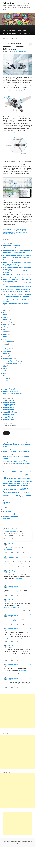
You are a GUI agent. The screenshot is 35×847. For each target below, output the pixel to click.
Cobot (21, 472)
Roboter (7, 492)
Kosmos (19, 478)
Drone (20, 230)
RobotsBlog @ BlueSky (8, 400)
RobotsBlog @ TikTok (8, 414)
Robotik (27, 492)
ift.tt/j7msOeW (14, 592)
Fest (23, 230)
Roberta (5, 356)
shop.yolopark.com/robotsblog (13, 638)
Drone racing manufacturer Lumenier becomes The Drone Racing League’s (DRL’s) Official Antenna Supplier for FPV (17, 444)
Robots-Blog (8, 3)
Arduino (8, 471)
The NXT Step (6, 518)
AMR (4, 314)
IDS (23, 475)
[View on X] (30, 544)
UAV (27, 232)
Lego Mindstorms (7, 341)
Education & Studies (24, 228)
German (5, 333)
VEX (4, 375)
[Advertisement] (17, 711)
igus (26, 474)
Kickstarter (10, 478)
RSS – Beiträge (6, 502)
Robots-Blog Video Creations (9, 30)
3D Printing (5, 310)
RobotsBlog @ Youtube (8, 419)
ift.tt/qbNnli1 (22, 670)
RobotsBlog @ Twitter (8, 417)
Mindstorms (16, 483)
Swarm (23, 232)
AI (11, 228)
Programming (6, 355)
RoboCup (5, 489)
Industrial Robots (7, 338)
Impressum (5, 395)
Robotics (21, 492)
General (12, 229)
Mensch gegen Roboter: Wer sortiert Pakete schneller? (16, 277)
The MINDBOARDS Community (10, 516)
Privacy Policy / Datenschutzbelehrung (12, 393)
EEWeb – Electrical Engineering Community (14, 513)
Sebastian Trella (22, 51)
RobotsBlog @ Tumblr (8, 416)
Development (16, 228)
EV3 (5, 343)
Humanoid (5, 336)
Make (4, 483)
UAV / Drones (23, 229)
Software (5, 365)
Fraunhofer (14, 475)
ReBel (21, 486)
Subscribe (6, 433)
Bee (12, 230)
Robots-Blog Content (8, 358)
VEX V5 (6, 380)
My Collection (6, 351)
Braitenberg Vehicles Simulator (10, 391)
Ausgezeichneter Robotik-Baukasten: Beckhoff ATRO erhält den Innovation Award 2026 (17, 456)
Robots (6, 495)
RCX (5, 346)
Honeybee (8, 232)
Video (4, 382)
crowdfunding (28, 472)
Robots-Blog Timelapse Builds (9, 27)
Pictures (5, 353)
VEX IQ (6, 378)
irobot (30, 475)
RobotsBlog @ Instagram (9, 404)
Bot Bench (5, 509)
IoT (3, 339)
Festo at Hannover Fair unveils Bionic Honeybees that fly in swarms (13, 46)
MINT (20, 483)
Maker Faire (9, 483)
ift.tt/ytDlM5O (18, 578)
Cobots (4, 317)
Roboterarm (14, 492)
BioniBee (16, 230)
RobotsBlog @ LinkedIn (9, 406)
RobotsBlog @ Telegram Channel (11, 411)
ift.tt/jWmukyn (8, 549)
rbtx (18, 486)
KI (3, 478)
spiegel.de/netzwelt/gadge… (12, 607)
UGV (4, 373)
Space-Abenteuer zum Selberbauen (11, 245)
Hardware (16, 229)
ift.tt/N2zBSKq (23, 563)
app (5, 472)
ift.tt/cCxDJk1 (12, 620)
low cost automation (25, 481)
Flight (25, 230)
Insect (12, 232)
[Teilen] (29, 553)
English (4, 229)
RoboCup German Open (15, 489)
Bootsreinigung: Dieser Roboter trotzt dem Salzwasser (16, 257)
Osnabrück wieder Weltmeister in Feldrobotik (14, 266)
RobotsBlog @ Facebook (9, 402)
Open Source (27, 483)
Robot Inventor (8, 348)
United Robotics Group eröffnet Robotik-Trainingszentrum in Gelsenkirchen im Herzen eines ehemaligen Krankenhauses (17, 252)
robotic (19, 232)
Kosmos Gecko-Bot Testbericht (10, 293)
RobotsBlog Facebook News (9, 33)
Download (5, 475)
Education (9, 475)
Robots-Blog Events (22, 30)
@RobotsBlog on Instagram (24, 33)
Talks (4, 368)
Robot (16, 232)
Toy (20, 496)
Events (8, 229)
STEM (4, 367)
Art (3, 316)
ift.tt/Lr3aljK (26, 684)
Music (4, 350)
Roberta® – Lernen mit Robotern (11, 515)
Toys (4, 370)
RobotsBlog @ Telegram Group (10, 412)
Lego (5, 481)
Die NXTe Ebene (7, 511)
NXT (5, 345)
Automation (15, 471)
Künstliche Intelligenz (26, 478)
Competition (6, 319)
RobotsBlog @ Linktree (8, 407)
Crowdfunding (6, 321)
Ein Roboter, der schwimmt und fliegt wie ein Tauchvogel (17, 255)
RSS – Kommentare (8, 504)
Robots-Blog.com (10, 531)
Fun (4, 329)
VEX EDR (6, 377)
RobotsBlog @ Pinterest (9, 409)
